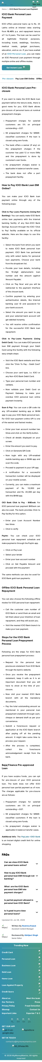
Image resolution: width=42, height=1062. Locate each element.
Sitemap (6, 1009)
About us (6, 998)
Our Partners (8, 1002)
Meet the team (33, 998)
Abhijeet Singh (31, 935)
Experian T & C (33, 1013)
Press (37, 1002)
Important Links (9, 1013)
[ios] (31, 1032)
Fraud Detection (32, 1006)
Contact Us (35, 1009)
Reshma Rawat (29, 926)
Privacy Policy (8, 1006)
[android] (11, 1032)
